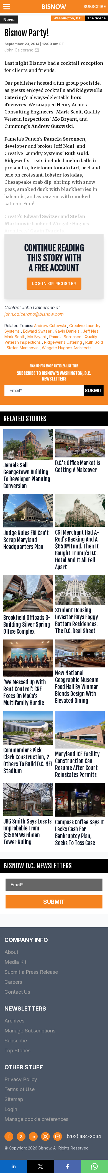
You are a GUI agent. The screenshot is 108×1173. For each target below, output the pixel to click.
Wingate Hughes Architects (66, 347)
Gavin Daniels (67, 331)
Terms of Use (19, 1089)
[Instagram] (45, 1136)
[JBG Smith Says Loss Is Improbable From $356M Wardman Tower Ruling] (28, 816)
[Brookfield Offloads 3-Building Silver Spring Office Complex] (28, 606)
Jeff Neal (91, 331)
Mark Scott (14, 336)
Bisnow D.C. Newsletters (37, 866)
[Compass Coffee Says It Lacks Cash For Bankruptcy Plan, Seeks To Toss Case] (80, 816)
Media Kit (15, 962)
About (11, 952)
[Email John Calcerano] (37, 50)
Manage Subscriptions (29, 1031)
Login (10, 1109)
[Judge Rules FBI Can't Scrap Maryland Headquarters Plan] (28, 533)
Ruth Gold (94, 342)
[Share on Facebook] (67, 1166)
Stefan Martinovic (22, 347)
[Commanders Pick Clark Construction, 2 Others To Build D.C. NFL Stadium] (28, 745)
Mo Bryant (36, 336)
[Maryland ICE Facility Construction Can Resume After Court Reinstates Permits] (80, 745)
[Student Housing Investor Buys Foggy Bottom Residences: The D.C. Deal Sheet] (80, 606)
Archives (14, 1021)
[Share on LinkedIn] (13, 1166)
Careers (13, 982)
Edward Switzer (37, 331)
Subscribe (95, 6)
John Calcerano (19, 50)
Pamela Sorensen (65, 336)
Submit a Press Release (31, 972)
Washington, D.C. (68, 18)
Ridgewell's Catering (63, 342)
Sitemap (13, 1099)
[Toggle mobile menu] (7, 6)
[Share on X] (40, 1166)
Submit (93, 390)
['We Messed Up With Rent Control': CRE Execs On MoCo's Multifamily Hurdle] (28, 674)
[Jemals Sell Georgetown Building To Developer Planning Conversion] (28, 460)
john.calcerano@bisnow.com (34, 314)
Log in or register (54, 283)
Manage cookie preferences (36, 1119)
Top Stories (17, 1050)
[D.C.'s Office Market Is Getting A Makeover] (80, 460)
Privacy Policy (20, 1079)
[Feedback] (57, 1136)
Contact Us (17, 992)
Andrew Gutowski (50, 325)
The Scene (96, 18)
